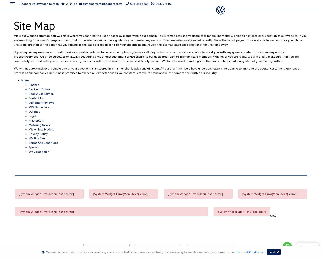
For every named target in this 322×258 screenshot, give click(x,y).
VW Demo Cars (39, 107)
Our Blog (34, 111)
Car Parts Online (39, 89)
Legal (32, 116)
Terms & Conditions (250, 252)
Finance (34, 85)
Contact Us (36, 98)
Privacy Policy (38, 134)
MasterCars (36, 120)
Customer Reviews (41, 102)
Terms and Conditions (43, 143)
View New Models (41, 129)
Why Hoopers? (39, 152)
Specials (34, 147)
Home (25, 80)
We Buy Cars (37, 138)
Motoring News (39, 125)
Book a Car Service (41, 94)
